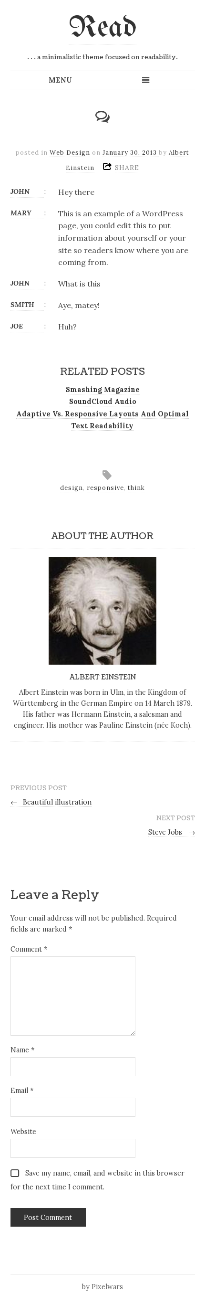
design (71, 488)
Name (22, 1050)
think (136, 488)
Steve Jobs (171, 832)
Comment (28, 949)
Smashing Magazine (103, 389)
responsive (105, 488)
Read (102, 28)
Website (23, 1131)
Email (21, 1090)
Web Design (70, 152)
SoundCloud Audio (102, 401)
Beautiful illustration (51, 802)
